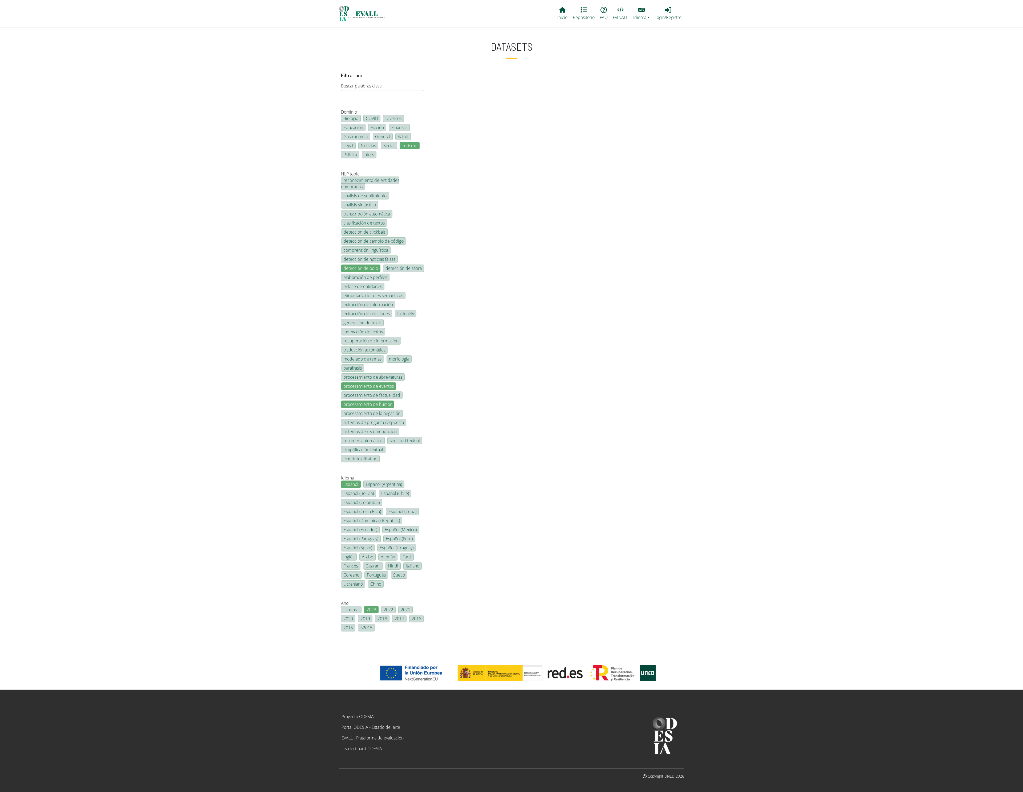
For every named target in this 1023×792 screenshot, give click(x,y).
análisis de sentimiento (365, 196)
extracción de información (368, 304)
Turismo (409, 146)
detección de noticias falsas (369, 259)
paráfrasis (352, 368)
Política (350, 155)
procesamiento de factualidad (371, 395)
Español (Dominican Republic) (371, 520)
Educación (353, 127)
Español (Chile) (395, 493)
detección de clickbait (364, 232)
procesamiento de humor (367, 404)
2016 (416, 619)
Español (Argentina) (384, 484)
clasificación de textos (364, 223)
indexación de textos (363, 332)
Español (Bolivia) (358, 493)
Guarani (373, 566)
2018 (382, 619)
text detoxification (360, 459)
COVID (372, 118)
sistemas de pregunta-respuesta (373, 422)
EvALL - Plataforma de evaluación (373, 738)
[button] (641, 14)
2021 (405, 610)
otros (369, 155)
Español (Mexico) (401, 530)
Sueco (399, 575)
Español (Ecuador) (360, 530)
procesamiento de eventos (368, 386)
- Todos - (351, 610)
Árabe (367, 557)
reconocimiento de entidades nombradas (370, 183)
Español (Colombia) (361, 502)
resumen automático (362, 440)
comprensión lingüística (365, 250)
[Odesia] (364, 13)
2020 (348, 619)
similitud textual (405, 440)
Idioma (347, 478)
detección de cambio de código (373, 241)
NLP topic (350, 174)
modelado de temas (362, 359)
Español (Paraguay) (360, 539)
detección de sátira (403, 268)
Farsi (407, 557)
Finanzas (399, 127)
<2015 (366, 628)
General (382, 136)
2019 (365, 619)
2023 (371, 610)
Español (350, 484)
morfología (399, 359)
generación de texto (362, 323)
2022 (388, 610)
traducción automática (364, 350)
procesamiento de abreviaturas (372, 377)
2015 (348, 628)
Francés (350, 566)
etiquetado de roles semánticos (373, 295)
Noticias (368, 146)
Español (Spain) (357, 548)
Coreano (351, 575)
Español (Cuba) (402, 511)
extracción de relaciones (366, 314)
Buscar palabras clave (361, 86)
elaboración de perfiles (365, 277)
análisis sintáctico (359, 205)
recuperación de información (371, 341)
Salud (403, 136)
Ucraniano (353, 584)
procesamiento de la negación (371, 413)
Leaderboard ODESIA (362, 748)
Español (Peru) (399, 539)
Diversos (393, 118)
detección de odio (360, 268)
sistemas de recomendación (370, 431)
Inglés (348, 557)
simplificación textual (363, 450)
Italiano (412, 566)
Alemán (388, 557)
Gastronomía (355, 136)
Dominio (349, 112)
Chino (375, 584)
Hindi (393, 566)
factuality (405, 314)
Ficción (377, 127)
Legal (348, 146)
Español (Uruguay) (396, 548)
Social (389, 146)
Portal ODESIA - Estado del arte (371, 727)
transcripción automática (366, 214)
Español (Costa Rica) (362, 511)
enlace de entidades (362, 286)
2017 (399, 619)
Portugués (376, 575)
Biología (350, 118)
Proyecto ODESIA (358, 716)
